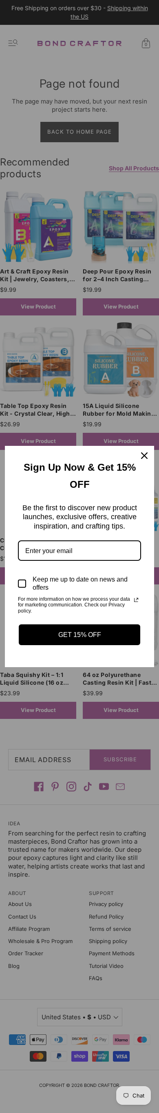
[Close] (144, 455)
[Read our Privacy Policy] (136, 600)
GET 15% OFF (79, 634)
